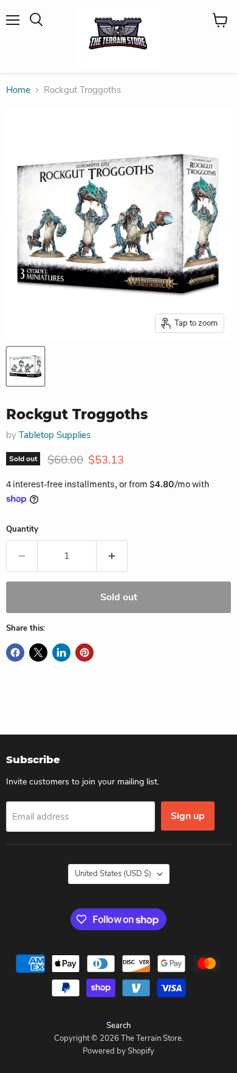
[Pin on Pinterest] (84, 652)
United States (113, 873)
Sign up (188, 816)
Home (18, 90)
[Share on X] (38, 652)
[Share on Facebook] (15, 652)
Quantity (22, 529)
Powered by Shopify (118, 1051)
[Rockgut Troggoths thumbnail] (25, 366)
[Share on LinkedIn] (61, 652)
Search (118, 1025)
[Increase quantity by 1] (112, 556)
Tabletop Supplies (55, 435)
